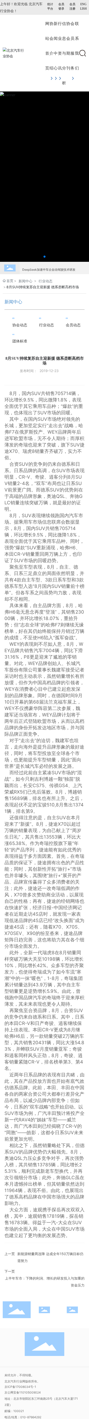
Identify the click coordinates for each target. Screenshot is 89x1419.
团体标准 (19, 341)
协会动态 (19, 325)
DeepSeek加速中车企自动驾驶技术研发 (48, 265)
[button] (44, 257)
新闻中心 (25, 281)
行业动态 (45, 281)
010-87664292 (30, 1417)
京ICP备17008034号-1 (20, 1387)
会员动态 (73, 325)
